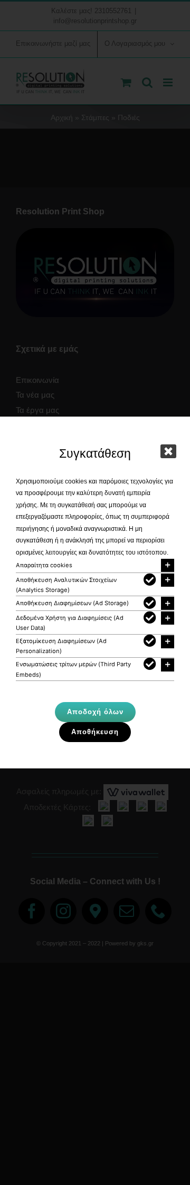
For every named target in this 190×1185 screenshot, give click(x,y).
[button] (95, 565)
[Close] (168, 451)
